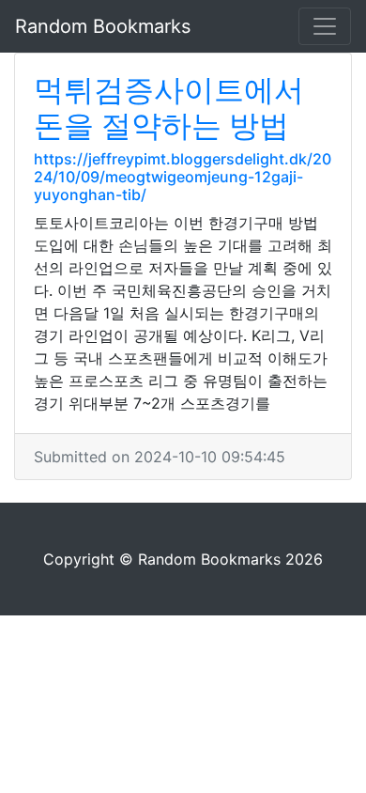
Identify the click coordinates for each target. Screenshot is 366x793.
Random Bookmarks (103, 26)
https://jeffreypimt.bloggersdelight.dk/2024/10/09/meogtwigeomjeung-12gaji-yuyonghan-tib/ (182, 176)
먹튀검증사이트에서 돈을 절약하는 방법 (169, 107)
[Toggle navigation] (324, 26)
